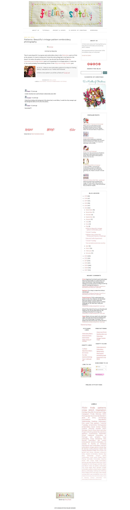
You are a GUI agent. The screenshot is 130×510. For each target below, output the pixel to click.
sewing (84, 462)
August (88, 219)
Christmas (97, 412)
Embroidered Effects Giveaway (91, 165)
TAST (88, 460)
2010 (86, 263)
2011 (85, 260)
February (89, 250)
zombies (90, 479)
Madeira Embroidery (87, 475)
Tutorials (46, 30)
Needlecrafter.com (102, 334)
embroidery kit (101, 442)
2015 (85, 205)
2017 (86, 201)
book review (96, 427)
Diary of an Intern (101, 462)
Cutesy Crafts (103, 474)
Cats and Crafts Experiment (94, 238)
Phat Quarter (100, 353)
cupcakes (96, 452)
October (88, 214)
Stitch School (85, 337)
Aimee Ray (103, 447)
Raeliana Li (85, 290)
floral (98, 430)
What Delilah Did (101, 450)
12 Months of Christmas (78, 30)
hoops (92, 438)
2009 (86, 265)
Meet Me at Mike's (87, 351)
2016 (85, 203)
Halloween (102, 421)
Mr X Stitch (85, 353)
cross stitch (88, 410)
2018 (86, 198)
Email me (67, 72)
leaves (104, 455)
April (87, 246)
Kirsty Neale (68, 499)
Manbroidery (100, 351)
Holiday (84, 412)
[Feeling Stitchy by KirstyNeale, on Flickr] (65, 498)
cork (94, 472)
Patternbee (100, 336)
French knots (92, 430)
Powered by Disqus (86, 324)
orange (104, 472)
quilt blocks (90, 452)
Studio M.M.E (89, 472)
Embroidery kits (94, 440)
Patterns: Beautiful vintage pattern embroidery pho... (94, 229)
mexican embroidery (96, 477)
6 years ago (102, 306)
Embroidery (65, 55)
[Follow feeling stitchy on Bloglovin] (99, 375)
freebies (94, 421)
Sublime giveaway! (88, 137)
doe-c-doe (99, 472)
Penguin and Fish (97, 464)
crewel (104, 440)
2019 (86, 196)
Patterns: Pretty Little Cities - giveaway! (93, 180)
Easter (101, 449)
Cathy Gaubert (86, 454)
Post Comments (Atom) (37, 134)
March (88, 248)
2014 (86, 208)
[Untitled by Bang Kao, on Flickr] (50, 47)
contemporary (93, 433)
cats (91, 437)
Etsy (89, 412)
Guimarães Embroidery (93, 459)
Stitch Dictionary (86, 335)
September (89, 217)
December (89, 210)
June (87, 224)
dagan (84, 316)
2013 (86, 256)
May (87, 226)
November (89, 212)
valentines (103, 432)
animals (84, 444)
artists (104, 427)
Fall (105, 449)
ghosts (84, 452)
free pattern (95, 423)
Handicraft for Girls (87, 464)
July (87, 221)
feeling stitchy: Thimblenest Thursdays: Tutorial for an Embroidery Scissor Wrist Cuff (93, 287)
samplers (97, 437)
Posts (98, 366)
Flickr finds (88, 408)
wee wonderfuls (94, 474)
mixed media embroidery (98, 460)
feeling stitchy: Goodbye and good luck (90, 306)
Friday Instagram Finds (94, 413)
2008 (86, 268)
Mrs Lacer (86, 423)
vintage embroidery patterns (57, 81)
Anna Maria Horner (96, 479)
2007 (86, 270)
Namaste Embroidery (97, 475)
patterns (43, 81)
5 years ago (98, 294)
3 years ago (98, 287)
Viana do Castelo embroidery (97, 465)
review (95, 457)
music (91, 457)
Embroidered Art (101, 347)
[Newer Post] (29, 131)
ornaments (93, 425)
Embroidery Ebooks (97, 454)
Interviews (94, 30)
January (88, 253)
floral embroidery (95, 445)
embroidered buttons (89, 442)
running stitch (86, 474)
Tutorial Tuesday (91, 232)
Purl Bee (84, 355)
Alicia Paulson (98, 469)
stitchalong (98, 438)
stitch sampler (97, 467)
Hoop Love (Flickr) (102, 332)
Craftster (84, 349)
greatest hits (96, 432)
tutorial (96, 416)
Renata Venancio (86, 297)
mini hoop (85, 467)
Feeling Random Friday (89, 450)
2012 (86, 258)
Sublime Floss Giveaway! (90, 151)
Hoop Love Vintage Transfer (63, 63)
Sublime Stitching (87, 357)
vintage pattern (94, 447)
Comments (100, 369)
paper (90, 467)
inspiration (101, 410)
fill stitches (85, 449)
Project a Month (59, 30)
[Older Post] (72, 131)
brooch (98, 455)
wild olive (103, 430)
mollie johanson (94, 449)
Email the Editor (86, 55)
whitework (103, 452)
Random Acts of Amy (94, 417)
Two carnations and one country (95, 243)
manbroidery (85, 457)
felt (92, 412)
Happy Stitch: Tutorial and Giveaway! (93, 124)
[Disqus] (50, 107)
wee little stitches (91, 462)
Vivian (84, 279)
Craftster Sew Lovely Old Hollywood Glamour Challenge (96, 235)
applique (84, 433)
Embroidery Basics (87, 333)
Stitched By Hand (101, 355)
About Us (35, 30)
